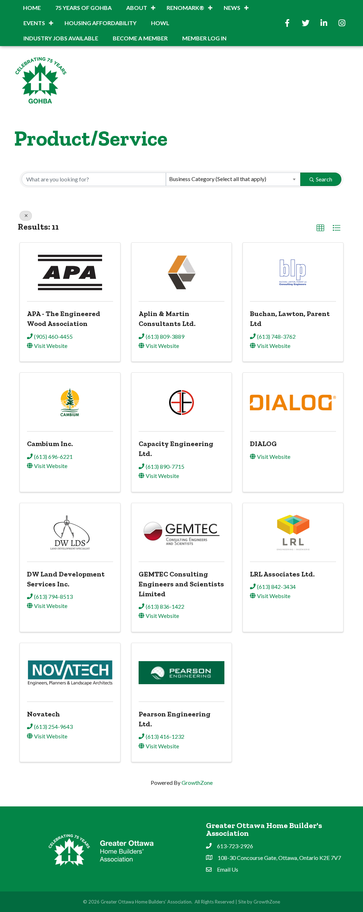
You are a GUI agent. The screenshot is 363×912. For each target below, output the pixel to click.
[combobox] (233, 179)
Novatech (43, 714)
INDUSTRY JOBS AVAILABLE (60, 38)
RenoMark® (185, 7)
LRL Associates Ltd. (282, 574)
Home (32, 7)
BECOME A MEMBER (140, 38)
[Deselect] (25, 216)
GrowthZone (197, 782)
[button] (320, 228)
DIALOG (263, 443)
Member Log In (204, 38)
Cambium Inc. (50, 443)
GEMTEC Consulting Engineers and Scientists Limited (181, 584)
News (232, 7)
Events (34, 22)
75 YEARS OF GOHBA (83, 7)
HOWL (160, 22)
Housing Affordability (100, 22)
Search (324, 179)
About (136, 7)
